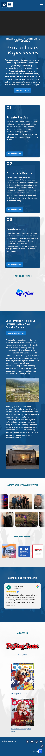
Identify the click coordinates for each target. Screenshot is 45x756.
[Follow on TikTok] (42, 746)
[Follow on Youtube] (41, 742)
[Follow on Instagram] (36, 742)
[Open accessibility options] (40, 751)
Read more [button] (10, 605)
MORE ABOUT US (16, 333)
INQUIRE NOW (22, 90)
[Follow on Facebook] (27, 742)
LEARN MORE (14, 153)
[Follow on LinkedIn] (32, 742)
